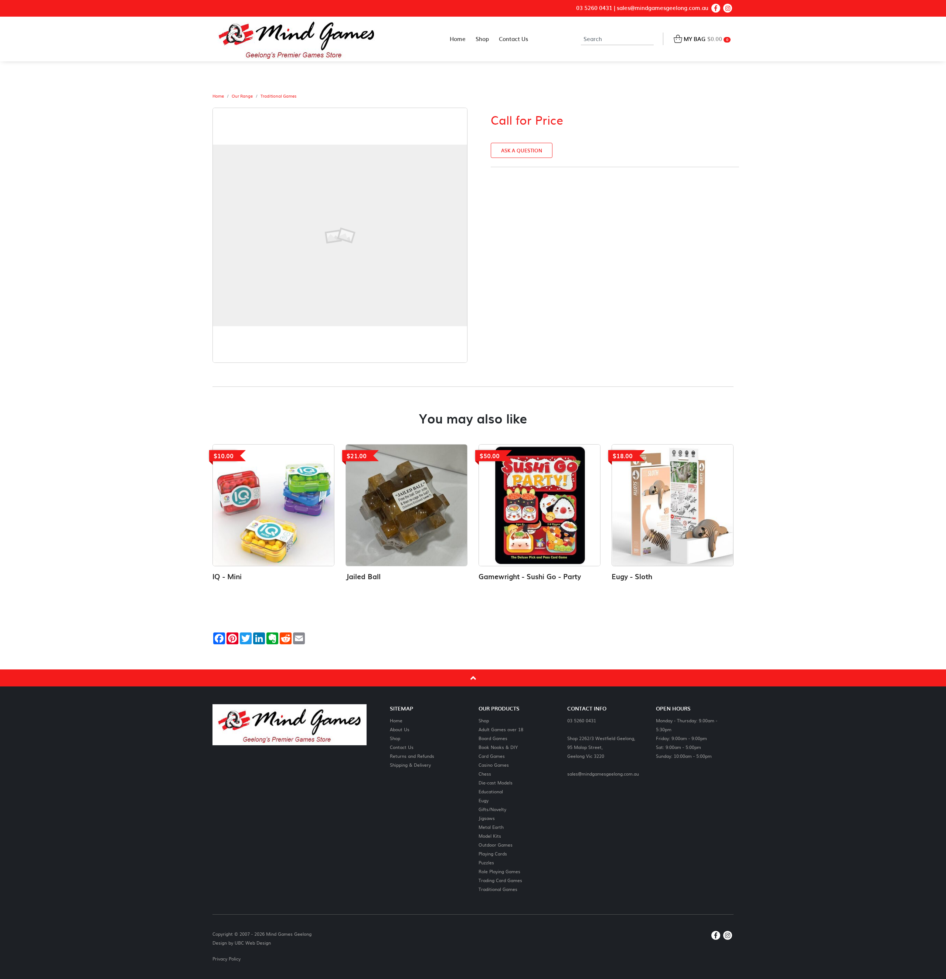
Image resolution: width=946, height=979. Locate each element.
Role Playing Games (499, 871)
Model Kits (490, 835)
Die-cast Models (496, 782)
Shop (395, 738)
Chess (485, 773)
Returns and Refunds (412, 755)
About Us (399, 729)
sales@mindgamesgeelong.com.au (662, 8)
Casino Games (494, 764)
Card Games (492, 755)
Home (218, 96)
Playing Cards (493, 853)
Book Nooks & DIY (498, 746)
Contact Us (402, 746)
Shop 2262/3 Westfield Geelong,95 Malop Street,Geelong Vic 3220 (601, 747)
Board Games (493, 738)
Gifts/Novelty (492, 809)
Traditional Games (278, 96)
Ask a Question (521, 150)
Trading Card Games (500, 880)
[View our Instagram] (727, 8)
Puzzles (486, 862)
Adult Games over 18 (501, 729)
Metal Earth (491, 826)
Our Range (242, 96)
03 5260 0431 (594, 8)
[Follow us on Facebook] (715, 8)
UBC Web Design (253, 942)
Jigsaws (487, 817)
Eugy (484, 800)
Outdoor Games (496, 844)
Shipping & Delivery (410, 764)
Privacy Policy (226, 958)
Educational (491, 791)
